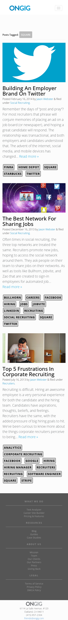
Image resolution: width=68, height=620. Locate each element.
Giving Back (34, 568)
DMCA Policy (34, 590)
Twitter (33, 174)
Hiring (9, 304)
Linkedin (11, 311)
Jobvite (39, 304)
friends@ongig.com (34, 618)
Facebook (53, 297)
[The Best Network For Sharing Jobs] (34, 198)
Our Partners (34, 562)
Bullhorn (12, 297)
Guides (34, 534)
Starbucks (12, 174)
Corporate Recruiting (23, 454)
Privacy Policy (34, 586)
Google (32, 461)
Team (34, 555)
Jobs (24, 304)
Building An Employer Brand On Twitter (29, 91)
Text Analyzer (34, 509)
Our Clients (34, 558)
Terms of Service (34, 583)
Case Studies (34, 537)
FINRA (8, 167)
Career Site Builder (34, 512)
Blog (34, 531)
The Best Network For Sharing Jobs (29, 221)
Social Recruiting (20, 103)
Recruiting (33, 311)
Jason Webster (44, 99)
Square (50, 167)
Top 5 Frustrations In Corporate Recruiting (28, 371)
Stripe (26, 480)
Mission (34, 552)
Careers (33, 297)
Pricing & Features (34, 516)
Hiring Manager (18, 467)
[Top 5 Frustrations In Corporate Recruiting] (34, 348)
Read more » (29, 156)
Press (34, 565)
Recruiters (8, 383)
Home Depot (28, 167)
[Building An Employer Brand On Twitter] (34, 62)
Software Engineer (44, 474)
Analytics (12, 448)
